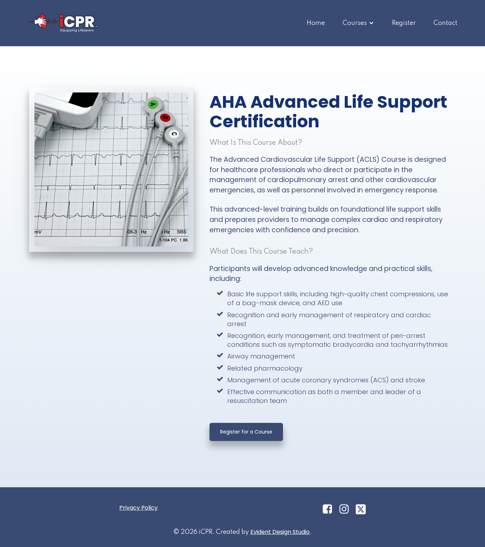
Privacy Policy (138, 508)
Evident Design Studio (280, 532)
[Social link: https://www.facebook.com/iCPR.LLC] (330, 509)
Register (404, 23)
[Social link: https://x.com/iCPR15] (363, 509)
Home (316, 23)
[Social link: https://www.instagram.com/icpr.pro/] (346, 509)
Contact (445, 23)
